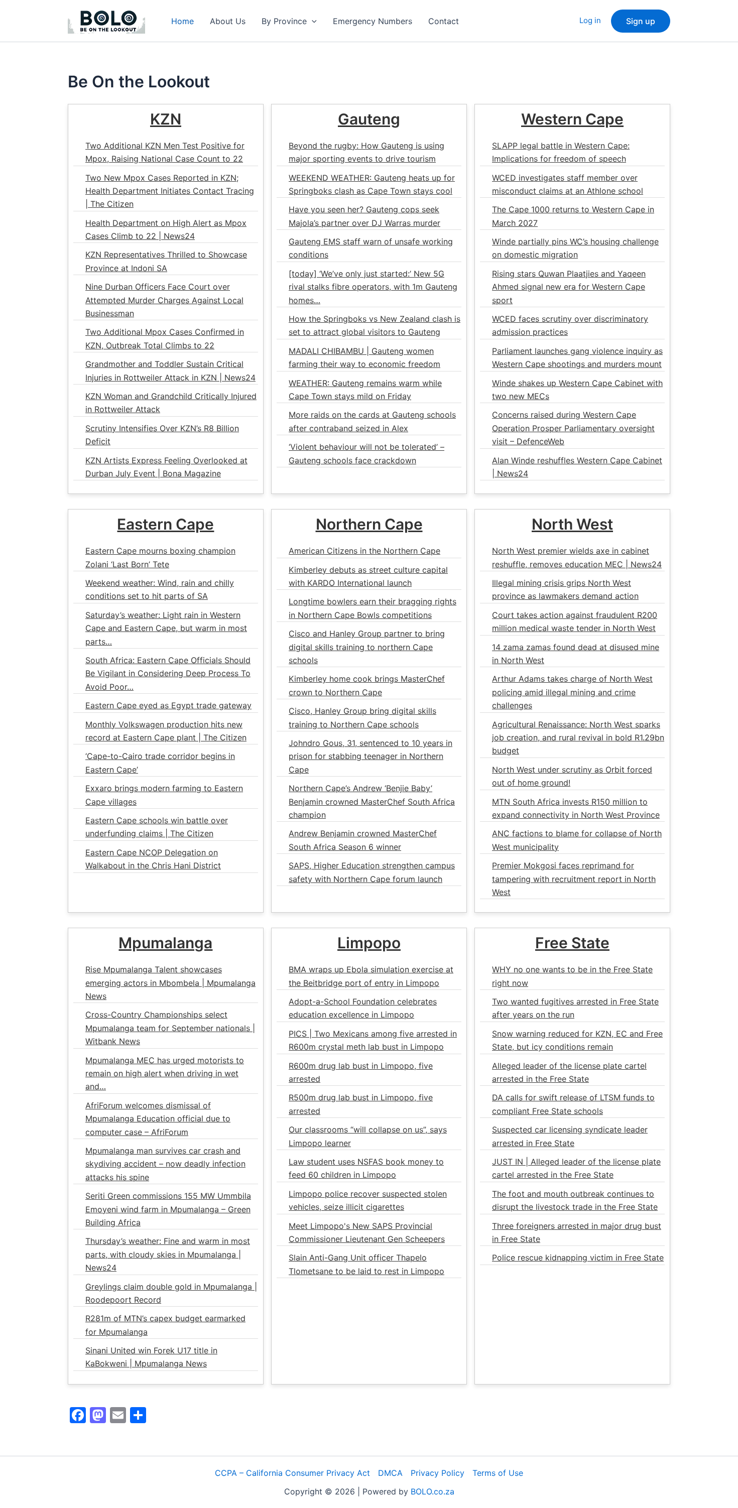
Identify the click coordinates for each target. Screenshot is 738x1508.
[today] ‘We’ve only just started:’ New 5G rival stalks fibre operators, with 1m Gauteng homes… (373, 287)
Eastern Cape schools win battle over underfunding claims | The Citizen (156, 826)
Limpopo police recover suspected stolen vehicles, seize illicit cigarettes (368, 1200)
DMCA (390, 1473)
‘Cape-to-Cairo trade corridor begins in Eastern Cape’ (160, 762)
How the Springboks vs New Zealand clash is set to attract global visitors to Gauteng (374, 325)
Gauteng (369, 119)
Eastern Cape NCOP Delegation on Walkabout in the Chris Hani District (153, 858)
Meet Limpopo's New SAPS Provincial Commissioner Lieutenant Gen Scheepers (367, 1232)
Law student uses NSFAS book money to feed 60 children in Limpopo (366, 1168)
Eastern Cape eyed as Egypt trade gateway (168, 705)
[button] (312, 21)
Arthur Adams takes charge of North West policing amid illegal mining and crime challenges (572, 692)
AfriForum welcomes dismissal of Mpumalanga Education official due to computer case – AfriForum (157, 1118)
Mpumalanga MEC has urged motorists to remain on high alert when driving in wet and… (164, 1073)
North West (572, 524)
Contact (443, 21)
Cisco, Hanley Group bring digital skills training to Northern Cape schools (362, 717)
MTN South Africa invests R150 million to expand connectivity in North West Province (576, 808)
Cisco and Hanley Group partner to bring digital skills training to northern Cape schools (367, 647)
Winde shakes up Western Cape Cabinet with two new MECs (577, 389)
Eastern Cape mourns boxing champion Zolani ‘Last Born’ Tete (160, 557)
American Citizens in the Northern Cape (364, 551)
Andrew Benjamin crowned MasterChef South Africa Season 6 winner (363, 839)
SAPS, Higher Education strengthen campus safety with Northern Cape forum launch (372, 872)
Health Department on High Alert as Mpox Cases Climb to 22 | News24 (166, 229)
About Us (227, 21)
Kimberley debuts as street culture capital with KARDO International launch (368, 576)
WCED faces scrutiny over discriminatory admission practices (570, 325)
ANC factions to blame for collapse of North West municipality (577, 839)
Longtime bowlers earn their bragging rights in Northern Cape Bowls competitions (372, 607)
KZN (165, 119)
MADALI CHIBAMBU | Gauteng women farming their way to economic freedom (364, 357)
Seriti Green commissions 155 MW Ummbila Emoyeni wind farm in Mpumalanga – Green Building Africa (168, 1209)
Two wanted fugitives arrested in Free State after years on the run (575, 1008)
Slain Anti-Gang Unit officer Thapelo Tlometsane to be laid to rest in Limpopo (366, 1264)
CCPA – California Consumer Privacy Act (292, 1473)
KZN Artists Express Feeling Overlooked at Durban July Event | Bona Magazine (166, 466)
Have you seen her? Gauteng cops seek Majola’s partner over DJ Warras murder (364, 215)
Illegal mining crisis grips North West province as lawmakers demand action (565, 589)
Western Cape (572, 119)
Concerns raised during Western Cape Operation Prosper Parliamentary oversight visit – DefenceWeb (573, 428)
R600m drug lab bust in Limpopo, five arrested (361, 1072)
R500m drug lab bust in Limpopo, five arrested (361, 1103)
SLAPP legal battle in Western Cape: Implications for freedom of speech (561, 152)
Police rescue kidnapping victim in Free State (578, 1257)
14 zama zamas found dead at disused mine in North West (575, 653)
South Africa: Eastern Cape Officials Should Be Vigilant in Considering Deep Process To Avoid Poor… (168, 673)
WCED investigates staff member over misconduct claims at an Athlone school (567, 184)
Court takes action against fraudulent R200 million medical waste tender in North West (574, 621)
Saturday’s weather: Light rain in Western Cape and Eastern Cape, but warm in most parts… (166, 628)
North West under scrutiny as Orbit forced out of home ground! (572, 776)
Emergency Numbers (372, 21)
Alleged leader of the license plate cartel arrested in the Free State (569, 1072)
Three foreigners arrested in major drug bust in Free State (576, 1232)
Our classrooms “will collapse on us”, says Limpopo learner (368, 1136)
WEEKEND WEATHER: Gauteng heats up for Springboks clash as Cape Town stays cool (372, 184)
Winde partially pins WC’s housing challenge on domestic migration (575, 248)
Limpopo (369, 943)
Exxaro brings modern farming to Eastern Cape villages (164, 794)
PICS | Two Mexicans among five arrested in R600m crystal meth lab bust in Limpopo (373, 1040)
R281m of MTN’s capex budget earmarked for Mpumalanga (165, 1324)
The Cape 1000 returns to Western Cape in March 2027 (573, 215)
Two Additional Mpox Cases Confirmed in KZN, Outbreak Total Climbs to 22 (164, 338)
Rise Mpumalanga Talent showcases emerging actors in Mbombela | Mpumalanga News (170, 982)
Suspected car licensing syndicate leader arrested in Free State (570, 1136)
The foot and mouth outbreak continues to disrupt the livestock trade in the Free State (575, 1200)
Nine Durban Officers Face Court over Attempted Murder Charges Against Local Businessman (164, 300)
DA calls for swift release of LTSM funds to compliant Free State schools (573, 1103)
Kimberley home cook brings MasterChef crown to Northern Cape (367, 685)
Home (182, 21)
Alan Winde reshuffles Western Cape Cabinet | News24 (577, 466)
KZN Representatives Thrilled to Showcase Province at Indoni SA (166, 261)
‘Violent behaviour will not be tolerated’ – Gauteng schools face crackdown (366, 453)
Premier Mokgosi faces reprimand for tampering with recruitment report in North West (574, 878)
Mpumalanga (165, 943)
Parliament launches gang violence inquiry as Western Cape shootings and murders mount (577, 357)
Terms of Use (497, 1473)
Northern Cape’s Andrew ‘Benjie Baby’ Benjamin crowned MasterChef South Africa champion (372, 801)
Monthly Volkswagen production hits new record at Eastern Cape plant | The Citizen (166, 730)
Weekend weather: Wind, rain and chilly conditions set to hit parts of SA (159, 589)
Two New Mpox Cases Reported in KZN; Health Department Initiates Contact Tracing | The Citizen (169, 191)
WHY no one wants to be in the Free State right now (572, 975)
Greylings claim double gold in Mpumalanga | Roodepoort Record (171, 1293)
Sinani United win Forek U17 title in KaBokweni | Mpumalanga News (151, 1356)
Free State (572, 943)
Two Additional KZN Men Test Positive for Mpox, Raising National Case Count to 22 (164, 152)
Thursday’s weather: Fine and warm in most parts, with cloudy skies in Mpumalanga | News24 (167, 1254)
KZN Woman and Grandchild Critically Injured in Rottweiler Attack (171, 402)
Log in (590, 20)
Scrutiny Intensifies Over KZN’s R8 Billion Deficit (162, 434)
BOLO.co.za (432, 1491)
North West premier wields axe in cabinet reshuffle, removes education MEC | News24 (577, 557)
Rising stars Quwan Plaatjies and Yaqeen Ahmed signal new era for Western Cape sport (569, 287)
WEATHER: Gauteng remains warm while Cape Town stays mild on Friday (365, 389)
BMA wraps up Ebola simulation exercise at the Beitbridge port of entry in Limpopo (371, 975)
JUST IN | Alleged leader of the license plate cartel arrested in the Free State (576, 1168)
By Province (284, 21)
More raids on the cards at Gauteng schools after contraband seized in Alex (372, 421)
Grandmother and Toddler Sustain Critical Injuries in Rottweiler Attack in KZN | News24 (170, 370)
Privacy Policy (437, 1473)
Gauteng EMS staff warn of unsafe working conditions (371, 248)
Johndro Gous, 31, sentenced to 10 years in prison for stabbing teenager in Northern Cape (370, 756)
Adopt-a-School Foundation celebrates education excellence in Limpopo (363, 1008)
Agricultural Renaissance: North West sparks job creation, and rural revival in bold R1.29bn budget (578, 737)
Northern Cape (369, 524)
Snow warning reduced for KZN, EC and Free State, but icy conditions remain (577, 1040)
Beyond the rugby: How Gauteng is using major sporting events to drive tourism (366, 152)
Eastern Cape (165, 524)
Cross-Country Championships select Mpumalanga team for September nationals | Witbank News (170, 1028)
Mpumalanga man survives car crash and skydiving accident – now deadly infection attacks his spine (165, 1164)
